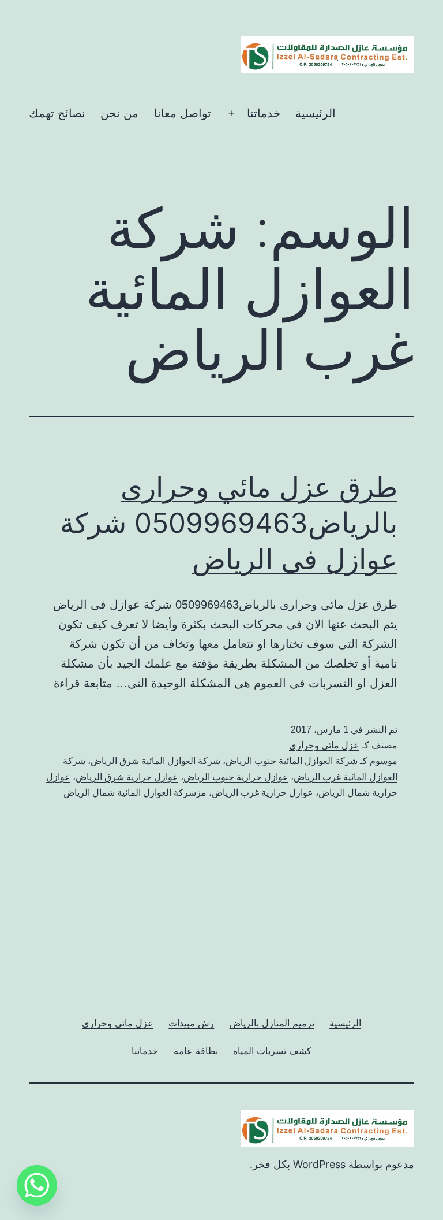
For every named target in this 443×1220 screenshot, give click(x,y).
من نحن (119, 113)
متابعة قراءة (83, 683)
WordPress (319, 1164)
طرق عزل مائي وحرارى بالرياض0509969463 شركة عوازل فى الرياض (228, 523)
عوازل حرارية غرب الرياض (262, 793)
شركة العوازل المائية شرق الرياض (155, 761)
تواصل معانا (182, 113)
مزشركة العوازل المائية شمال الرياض (135, 793)
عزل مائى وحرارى (324, 745)
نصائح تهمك (57, 113)
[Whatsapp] (37, 1185)
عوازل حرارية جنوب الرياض (235, 777)
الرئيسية (315, 113)
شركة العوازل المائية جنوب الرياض (292, 761)
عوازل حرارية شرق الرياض (127, 777)
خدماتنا (263, 113)
